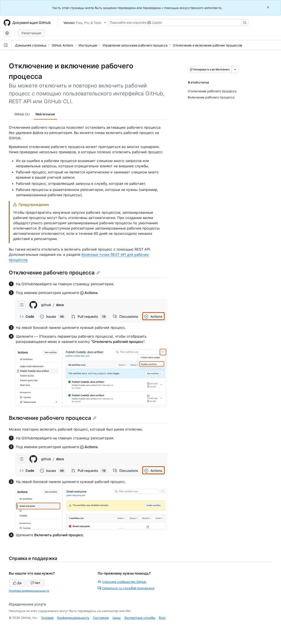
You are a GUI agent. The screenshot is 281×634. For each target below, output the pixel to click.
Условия (47, 618)
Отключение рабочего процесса (52, 272)
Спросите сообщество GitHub (124, 582)
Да (19, 583)
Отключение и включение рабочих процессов (207, 45)
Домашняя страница (30, 45)
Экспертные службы (139, 618)
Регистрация (31, 33)
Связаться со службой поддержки (128, 588)
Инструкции (88, 45)
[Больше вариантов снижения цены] (235, 69)
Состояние (101, 618)
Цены (116, 618)
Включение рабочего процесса (50, 418)
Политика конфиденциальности (29, 590)
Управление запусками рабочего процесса (135, 45)
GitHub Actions (62, 45)
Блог (162, 618)
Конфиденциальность (73, 618)
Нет (37, 583)
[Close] (268, 7)
